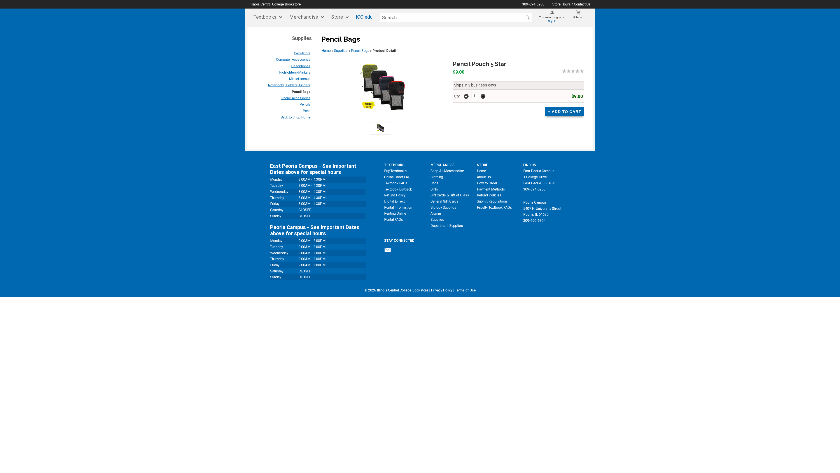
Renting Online (395, 213)
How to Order (487, 183)
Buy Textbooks (395, 171)
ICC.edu (364, 17)
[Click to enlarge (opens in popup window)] (380, 128)
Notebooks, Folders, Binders (289, 85)
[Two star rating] (570, 71)
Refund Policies (489, 195)
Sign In (552, 21)
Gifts (434, 189)
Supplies (341, 51)
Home (326, 51)
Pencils (305, 104)
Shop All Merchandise (447, 171)
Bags (434, 183)
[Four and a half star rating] (581, 71)
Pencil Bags (301, 92)
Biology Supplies (443, 207)
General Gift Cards (444, 201)
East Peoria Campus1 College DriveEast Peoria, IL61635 (539, 177)
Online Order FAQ (397, 177)
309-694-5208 (533, 4)
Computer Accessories (293, 60)
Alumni (435, 213)
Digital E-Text (394, 201)
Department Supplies (446, 226)
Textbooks (264, 17)
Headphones (300, 66)
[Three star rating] (574, 71)
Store (337, 17)
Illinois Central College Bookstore (275, 4)
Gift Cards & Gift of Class (449, 195)
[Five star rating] (583, 71)
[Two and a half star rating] (572, 71)
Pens (306, 111)
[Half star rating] (563, 71)
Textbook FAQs (396, 183)
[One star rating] (565, 71)
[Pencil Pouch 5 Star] (383, 85)
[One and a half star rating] (568, 71)
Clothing (436, 177)
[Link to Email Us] (387, 251)
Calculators (302, 53)
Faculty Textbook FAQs (494, 207)
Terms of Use (465, 290)
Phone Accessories (295, 98)
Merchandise (303, 17)
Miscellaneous (299, 79)
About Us (484, 177)
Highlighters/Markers (294, 72)
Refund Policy (394, 195)
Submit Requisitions (492, 201)
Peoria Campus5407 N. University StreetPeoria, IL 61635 (542, 208)
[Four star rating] (579, 71)
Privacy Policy (441, 290)
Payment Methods (491, 189)
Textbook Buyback (398, 189)
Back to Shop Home (295, 117)
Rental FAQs (393, 219)
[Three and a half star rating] (576, 71)
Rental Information (398, 207)
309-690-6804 (534, 221)
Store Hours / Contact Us (571, 4)
